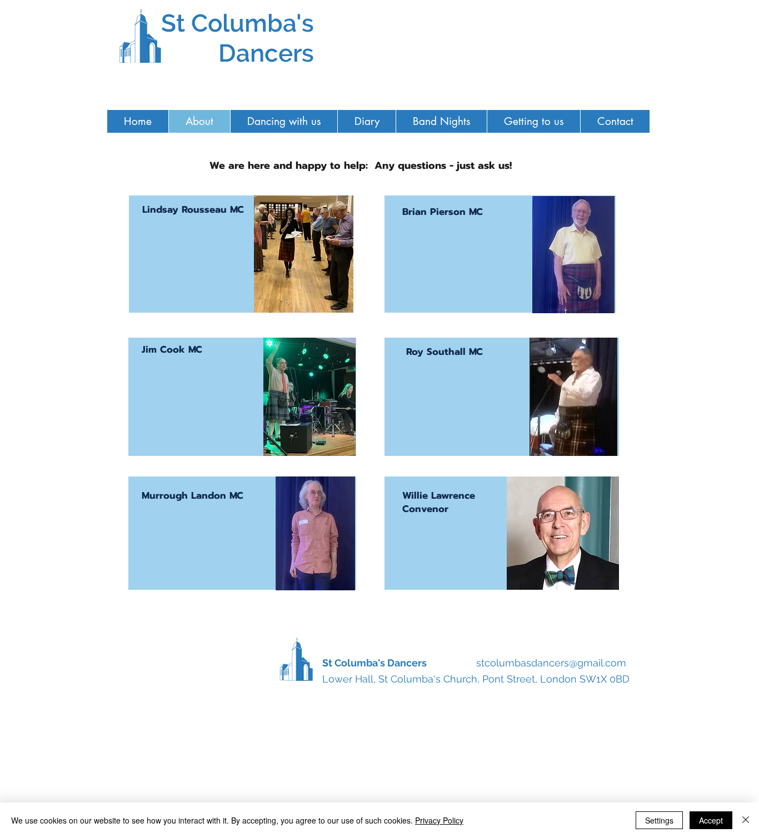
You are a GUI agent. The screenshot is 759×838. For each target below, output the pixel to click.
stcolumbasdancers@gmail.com (551, 663)
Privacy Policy (439, 820)
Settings (659, 820)
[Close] (745, 820)
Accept (711, 820)
